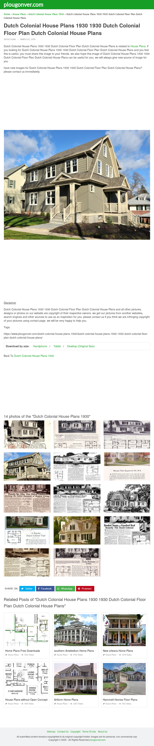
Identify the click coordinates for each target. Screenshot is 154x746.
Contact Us (63, 731)
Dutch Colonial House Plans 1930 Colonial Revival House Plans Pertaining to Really (97, 445)
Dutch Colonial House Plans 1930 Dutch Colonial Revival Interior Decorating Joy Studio (49, 509)
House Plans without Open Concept (26, 699)
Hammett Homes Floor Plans (120, 699)
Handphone (40, 346)
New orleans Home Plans (118, 651)
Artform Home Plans (66, 699)
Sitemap (51, 731)
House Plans (10, 39)
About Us (102, 731)
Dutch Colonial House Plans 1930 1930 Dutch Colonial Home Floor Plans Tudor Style (98, 509)
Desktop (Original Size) (81, 346)
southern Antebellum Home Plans (74, 651)
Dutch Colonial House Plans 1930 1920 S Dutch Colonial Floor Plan (39, 445)
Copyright (75, 731)
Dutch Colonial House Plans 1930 (34, 356)
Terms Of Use (89, 731)
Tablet (57, 346)
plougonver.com (23, 4)
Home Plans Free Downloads (22, 651)
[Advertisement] (77, 102)
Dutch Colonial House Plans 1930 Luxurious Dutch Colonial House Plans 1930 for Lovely (100, 573)
